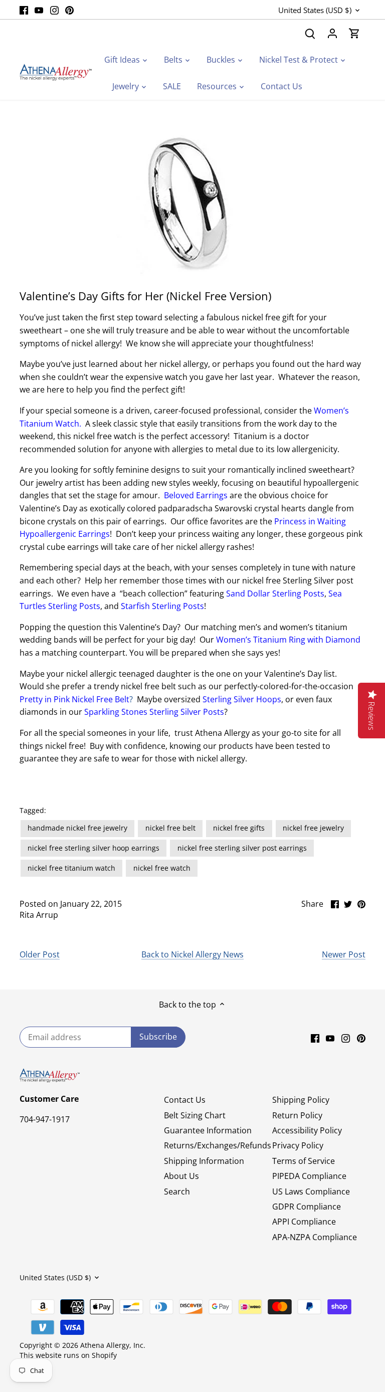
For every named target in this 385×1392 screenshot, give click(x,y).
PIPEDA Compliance (309, 1175)
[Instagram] (54, 9)
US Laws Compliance (311, 1191)
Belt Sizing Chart (195, 1115)
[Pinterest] (69, 9)
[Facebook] (24, 9)
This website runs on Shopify (68, 1355)
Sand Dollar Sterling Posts (275, 593)
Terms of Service (303, 1160)
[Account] (332, 33)
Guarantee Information (208, 1130)
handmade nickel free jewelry (77, 828)
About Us (181, 1175)
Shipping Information (204, 1160)
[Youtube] (39, 9)
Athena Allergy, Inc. (112, 1345)
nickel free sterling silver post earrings (242, 848)
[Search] (310, 33)
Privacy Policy (297, 1145)
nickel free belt (170, 828)
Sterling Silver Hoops (242, 699)
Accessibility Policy (307, 1130)
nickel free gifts (239, 828)
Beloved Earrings (196, 495)
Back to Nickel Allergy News (192, 954)
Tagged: (33, 810)
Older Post (40, 954)
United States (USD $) (314, 10)
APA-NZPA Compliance (314, 1237)
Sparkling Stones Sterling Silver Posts (154, 711)
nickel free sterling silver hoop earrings (93, 848)
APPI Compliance (304, 1221)
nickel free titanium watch (71, 868)
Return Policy (297, 1115)
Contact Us (185, 1099)
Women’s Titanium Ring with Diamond (288, 639)
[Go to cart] (354, 33)
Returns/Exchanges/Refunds (217, 1145)
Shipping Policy (300, 1099)
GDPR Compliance (306, 1206)
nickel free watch (161, 868)
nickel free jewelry (313, 828)
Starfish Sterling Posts (162, 606)
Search (177, 1191)
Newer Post (343, 954)
